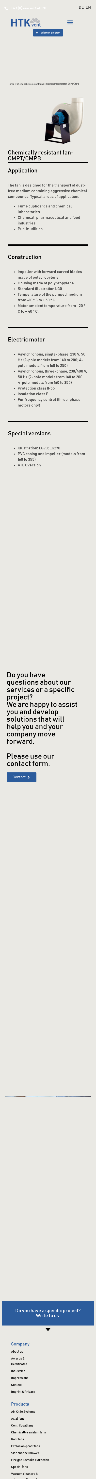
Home (11, 84)
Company (20, 1344)
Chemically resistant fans (30, 84)
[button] (70, 22)
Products (20, 1404)
